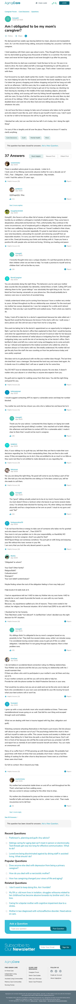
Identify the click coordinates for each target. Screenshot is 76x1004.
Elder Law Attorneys (35, 979)
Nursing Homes (9, 985)
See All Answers (11, 817)
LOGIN (64, 3)
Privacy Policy (42, 1001)
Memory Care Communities (13, 982)
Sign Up (65, 947)
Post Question (58, 928)
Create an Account (56, 975)
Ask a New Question (50, 146)
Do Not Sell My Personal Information (57, 1001)
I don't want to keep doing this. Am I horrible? (30, 887)
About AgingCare (55, 978)
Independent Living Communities (11, 974)
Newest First (50, 156)
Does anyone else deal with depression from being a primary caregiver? (37, 867)
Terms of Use (33, 1001)
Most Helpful (36, 156)
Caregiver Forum (34, 972)
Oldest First (64, 156)
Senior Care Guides (35, 975)
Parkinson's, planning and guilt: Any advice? (29, 837)
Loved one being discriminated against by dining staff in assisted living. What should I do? (38, 855)
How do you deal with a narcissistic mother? (29, 873)
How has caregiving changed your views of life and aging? (36, 878)
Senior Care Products (35, 982)
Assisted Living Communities (14, 979)
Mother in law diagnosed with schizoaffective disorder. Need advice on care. (40, 912)
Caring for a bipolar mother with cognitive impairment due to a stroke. (37, 904)
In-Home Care (9, 971)
